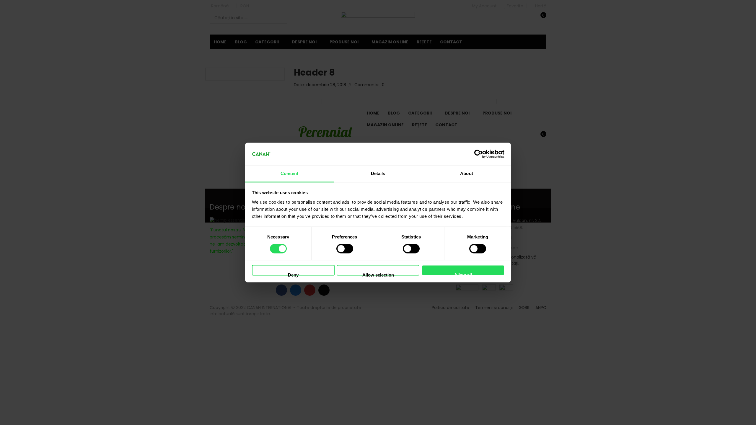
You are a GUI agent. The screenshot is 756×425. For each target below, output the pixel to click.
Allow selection (378, 273)
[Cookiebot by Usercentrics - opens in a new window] (478, 154)
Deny (293, 273)
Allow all (463, 273)
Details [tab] (378, 173)
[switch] (344, 249)
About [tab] (466, 173)
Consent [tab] (289, 173)
